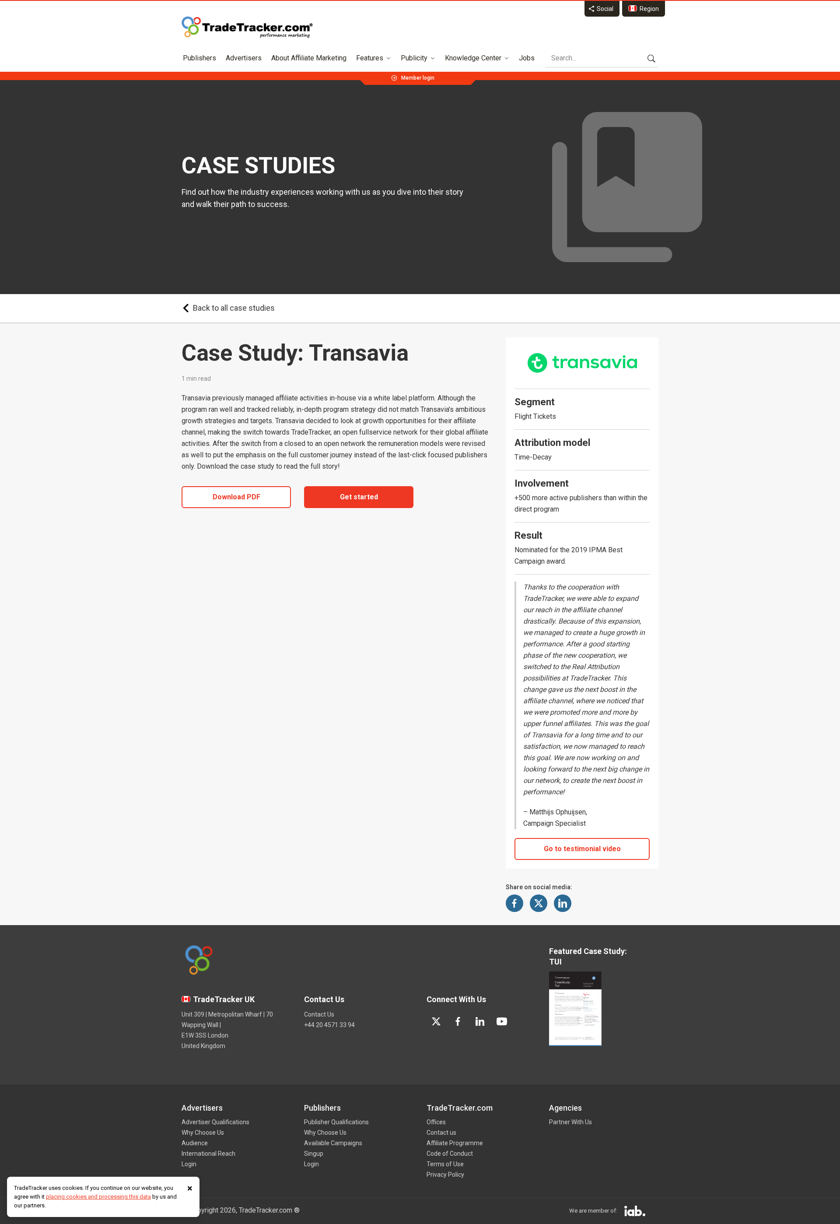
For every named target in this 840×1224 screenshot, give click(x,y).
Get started (359, 497)
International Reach (208, 1153)
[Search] (651, 58)
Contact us (441, 1132)
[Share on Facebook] (514, 903)
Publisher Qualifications (336, 1122)
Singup (313, 1153)
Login (189, 1164)
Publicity (414, 58)
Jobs (527, 58)
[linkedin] (480, 1021)
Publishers (199, 58)
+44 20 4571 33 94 (329, 1024)
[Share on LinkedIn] (562, 903)
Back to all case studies (234, 307)
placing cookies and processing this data (98, 1196)
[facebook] (458, 1021)
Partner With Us (570, 1122)
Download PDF (236, 497)
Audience (195, 1143)
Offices (436, 1122)
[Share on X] (538, 903)
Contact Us (319, 1014)
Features (369, 58)
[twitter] (436, 1021)
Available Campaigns (333, 1143)
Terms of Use (445, 1164)
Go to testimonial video (582, 849)
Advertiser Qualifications (215, 1122)
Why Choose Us (203, 1132)
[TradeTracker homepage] (247, 27)
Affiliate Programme (455, 1143)
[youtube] (502, 1021)
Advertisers (244, 58)
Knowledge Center (473, 58)
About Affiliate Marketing (308, 58)
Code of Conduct (450, 1153)
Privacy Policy (445, 1174)
